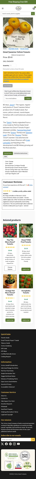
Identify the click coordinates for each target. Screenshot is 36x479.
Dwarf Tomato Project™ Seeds (10, 340)
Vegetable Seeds (13, 49)
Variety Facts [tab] (8, 153)
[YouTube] (18, 444)
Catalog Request (6, 356)
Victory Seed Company (20, 474)
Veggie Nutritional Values (8, 376)
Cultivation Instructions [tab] (20, 153)
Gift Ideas (4, 351)
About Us (3, 396)
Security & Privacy (6, 384)
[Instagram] (14, 444)
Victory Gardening (6, 346)
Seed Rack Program (6, 409)
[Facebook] (6, 444)
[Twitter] (2, 444)
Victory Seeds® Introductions (9, 365)
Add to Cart (26, 269)
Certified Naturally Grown (8, 354)
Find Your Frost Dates (7, 371)
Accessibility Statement (8, 387)
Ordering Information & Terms (9, 412)
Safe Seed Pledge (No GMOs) (9, 368)
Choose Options (10, 268)
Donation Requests (6, 404)
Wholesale (4, 406)
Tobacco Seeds (5, 343)
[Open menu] (2, 8)
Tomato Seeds (24, 49)
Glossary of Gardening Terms (9, 379)
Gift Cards (4, 348)
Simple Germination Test (8, 373)
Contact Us (4, 398)
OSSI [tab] (5, 156)
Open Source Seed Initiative (9, 381)
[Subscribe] (33, 439)
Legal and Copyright (7, 414)
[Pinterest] (10, 444)
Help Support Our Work (8, 401)
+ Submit (27, 98)
